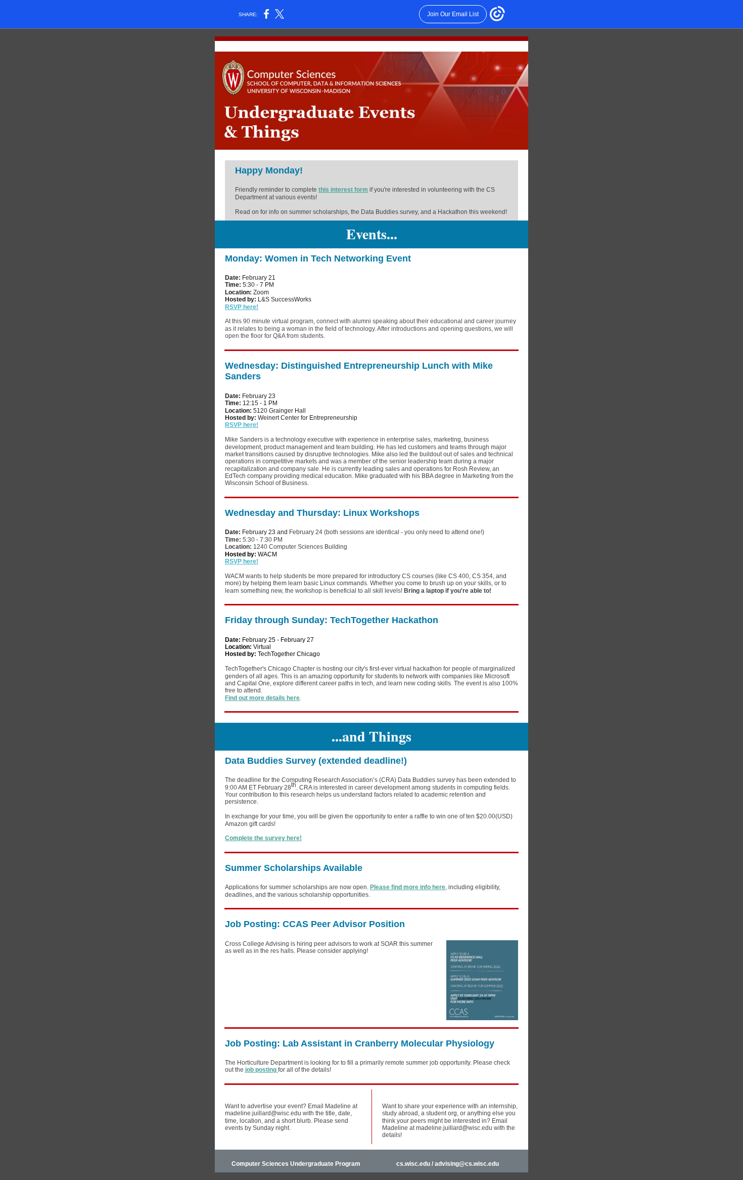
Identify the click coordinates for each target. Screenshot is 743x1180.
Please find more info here (407, 887)
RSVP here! (241, 307)
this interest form (343, 189)
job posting (261, 1069)
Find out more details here (262, 698)
